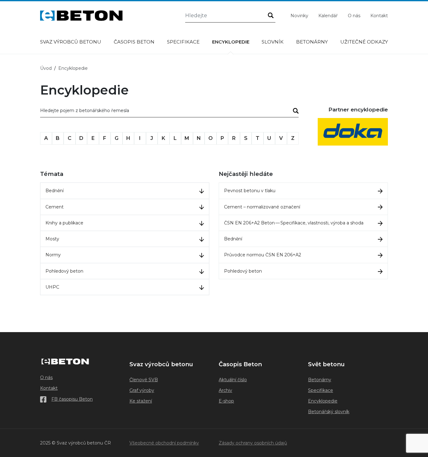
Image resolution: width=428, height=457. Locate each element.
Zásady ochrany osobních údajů (253, 443)
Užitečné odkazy (364, 42)
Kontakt (379, 15)
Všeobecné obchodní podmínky (164, 443)
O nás (354, 15)
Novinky (299, 15)
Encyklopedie (230, 42)
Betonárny (312, 42)
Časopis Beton (134, 42)
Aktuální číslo (233, 380)
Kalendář (328, 15)
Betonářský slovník (328, 411)
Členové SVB (143, 380)
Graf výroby (141, 390)
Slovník (273, 42)
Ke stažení (140, 401)
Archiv (225, 390)
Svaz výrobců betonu (70, 42)
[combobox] (169, 111)
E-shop (226, 401)
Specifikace (183, 42)
